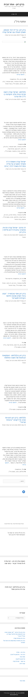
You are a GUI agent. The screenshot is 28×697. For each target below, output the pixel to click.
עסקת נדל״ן (15, 84)
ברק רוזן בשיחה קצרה (19, 638)
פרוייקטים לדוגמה (20, 659)
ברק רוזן (22, 79)
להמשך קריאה (20, 74)
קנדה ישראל (8, 84)
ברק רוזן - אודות (20, 652)
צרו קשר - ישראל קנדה (19, 661)
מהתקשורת (13, 79)
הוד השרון (16, 345)
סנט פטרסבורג (20, 409)
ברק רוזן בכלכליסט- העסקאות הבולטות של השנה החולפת (14, 356)
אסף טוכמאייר (9, 81)
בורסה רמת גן (12, 215)
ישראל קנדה (11, 149)
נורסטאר (14, 151)
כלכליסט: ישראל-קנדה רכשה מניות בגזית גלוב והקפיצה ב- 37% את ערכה (14, 94)
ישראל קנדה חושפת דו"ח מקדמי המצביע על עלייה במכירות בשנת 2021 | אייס (15, 164)
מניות (18, 151)
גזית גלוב (23, 149)
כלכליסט (23, 151)
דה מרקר (8, 283)
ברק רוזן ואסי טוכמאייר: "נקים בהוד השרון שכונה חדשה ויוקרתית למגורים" (14, 296)
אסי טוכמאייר (17, 81)
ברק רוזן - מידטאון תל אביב (17, 654)
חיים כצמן (17, 149)
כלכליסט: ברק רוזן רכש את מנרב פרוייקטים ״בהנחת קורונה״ (15, 420)
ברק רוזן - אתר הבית (14, 4)
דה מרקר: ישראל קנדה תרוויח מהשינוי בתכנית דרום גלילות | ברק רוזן (14, 230)
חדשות (21, 84)
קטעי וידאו (22, 663)
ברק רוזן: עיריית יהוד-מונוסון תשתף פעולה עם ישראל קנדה (14, 31)
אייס (23, 81)
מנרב (17, 471)
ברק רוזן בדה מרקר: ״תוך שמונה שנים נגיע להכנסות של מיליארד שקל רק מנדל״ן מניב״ (15, 634)
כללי (18, 79)
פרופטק (24, 219)
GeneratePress (14, 694)
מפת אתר (22, 657)
